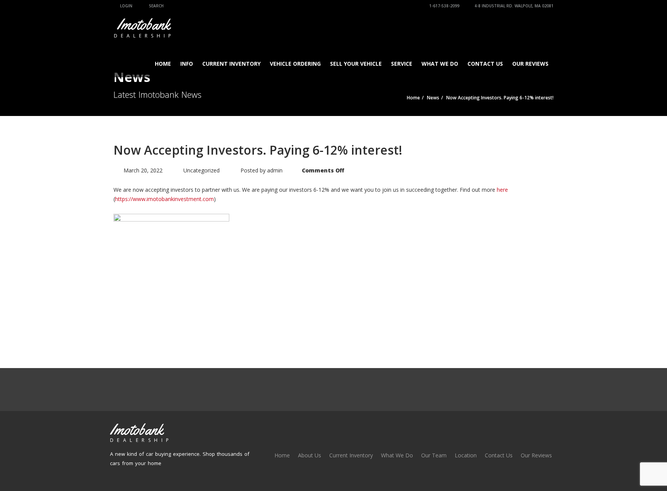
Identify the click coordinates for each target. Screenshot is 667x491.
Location (466, 455)
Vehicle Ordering (295, 63)
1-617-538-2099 (443, 6)
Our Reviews (530, 63)
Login (125, 6)
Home (163, 63)
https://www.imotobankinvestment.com (164, 199)
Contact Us (485, 63)
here (502, 189)
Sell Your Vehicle (356, 63)
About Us (309, 455)
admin (275, 170)
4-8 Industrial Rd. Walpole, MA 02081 (513, 6)
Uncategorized (201, 170)
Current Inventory (231, 63)
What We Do (440, 63)
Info (186, 63)
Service (401, 63)
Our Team (434, 455)
